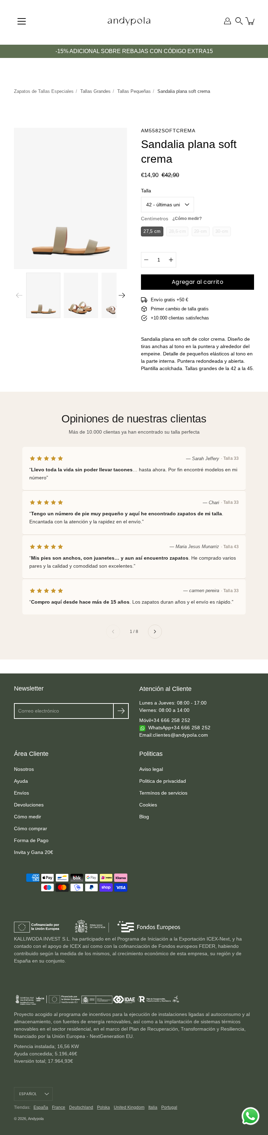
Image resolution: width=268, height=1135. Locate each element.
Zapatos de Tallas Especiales (44, 91)
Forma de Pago (31, 840)
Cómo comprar (30, 828)
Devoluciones (29, 805)
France (58, 1107)
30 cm (222, 231)
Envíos (21, 793)
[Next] (122, 295)
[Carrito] (250, 20)
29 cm (200, 231)
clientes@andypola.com (180, 735)
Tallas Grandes (95, 91)
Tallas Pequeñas (134, 91)
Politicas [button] (151, 753)
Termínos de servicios (163, 793)
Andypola (36, 1118)
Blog (144, 816)
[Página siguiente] (155, 632)
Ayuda (21, 781)
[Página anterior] (113, 632)
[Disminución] (146, 259)
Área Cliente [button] (31, 753)
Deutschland (81, 1107)
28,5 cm (177, 231)
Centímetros (171, 218)
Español (28, 1094)
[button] (239, 21)
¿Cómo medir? (187, 218)
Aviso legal (151, 769)
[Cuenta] (227, 20)
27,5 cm (152, 231)
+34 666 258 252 (170, 720)
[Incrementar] (171, 259)
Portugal (169, 1107)
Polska (103, 1107)
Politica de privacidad (162, 781)
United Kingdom (129, 1107)
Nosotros (24, 769)
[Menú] (21, 21)
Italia (152, 1107)
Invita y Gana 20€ (33, 852)
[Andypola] (129, 20)
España (41, 1107)
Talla (146, 190)
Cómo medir (27, 816)
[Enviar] (121, 711)
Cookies (148, 805)
